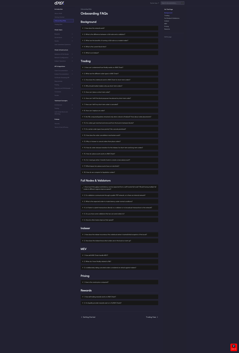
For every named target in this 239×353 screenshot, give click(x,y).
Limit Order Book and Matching (61, 113)
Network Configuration (61, 57)
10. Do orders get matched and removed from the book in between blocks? (109, 123)
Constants (58, 92)
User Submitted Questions (63, 44)
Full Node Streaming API (62, 77)
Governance (58, 37)
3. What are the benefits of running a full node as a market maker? (106, 40)
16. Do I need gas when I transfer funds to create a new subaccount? (107, 160)
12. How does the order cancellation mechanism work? (102, 135)
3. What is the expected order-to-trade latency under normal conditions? (108, 201)
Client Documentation (61, 70)
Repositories (58, 81)
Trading (57, 85)
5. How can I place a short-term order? (97, 92)
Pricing (166, 26)
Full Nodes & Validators (171, 18)
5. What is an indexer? (91, 53)
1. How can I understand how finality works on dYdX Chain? (103, 67)
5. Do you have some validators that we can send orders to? (104, 214)
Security (57, 123)
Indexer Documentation (62, 74)
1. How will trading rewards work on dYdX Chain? (100, 297)
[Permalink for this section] (98, 21)
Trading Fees (58, 24)
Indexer (166, 21)
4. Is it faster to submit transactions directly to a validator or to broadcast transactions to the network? (118, 208)
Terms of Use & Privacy (61, 127)
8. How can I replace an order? (94, 110)
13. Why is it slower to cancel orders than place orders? (102, 141)
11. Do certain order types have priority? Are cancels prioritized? (105, 129)
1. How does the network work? (94, 28)
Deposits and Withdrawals (62, 88)
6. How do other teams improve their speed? (99, 220)
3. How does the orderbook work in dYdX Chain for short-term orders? (107, 80)
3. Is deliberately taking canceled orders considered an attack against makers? (110, 268)
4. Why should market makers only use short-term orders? (103, 86)
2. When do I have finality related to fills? (97, 261)
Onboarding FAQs (60, 20)
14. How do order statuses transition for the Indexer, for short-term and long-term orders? (113, 148)
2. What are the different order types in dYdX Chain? (101, 73)
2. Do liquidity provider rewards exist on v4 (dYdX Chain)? (102, 303)
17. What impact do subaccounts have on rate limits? (101, 166)
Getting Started (59, 17)
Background (168, 13)
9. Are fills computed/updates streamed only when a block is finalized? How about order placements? (117, 117)
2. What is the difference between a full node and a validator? (104, 34)
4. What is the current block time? (95, 47)
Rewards (57, 34)
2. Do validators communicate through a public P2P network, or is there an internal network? (114, 195)
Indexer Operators (60, 61)
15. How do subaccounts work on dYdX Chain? (99, 154)
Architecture (58, 105)
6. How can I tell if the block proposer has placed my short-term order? (107, 98)
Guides (57, 41)
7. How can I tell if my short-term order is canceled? (101, 104)
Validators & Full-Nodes (62, 54)
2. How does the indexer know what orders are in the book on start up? (107, 241)
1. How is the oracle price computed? (96, 282)
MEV (165, 23)
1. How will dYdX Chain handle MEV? (96, 255)
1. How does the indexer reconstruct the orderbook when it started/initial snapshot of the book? (115, 234)
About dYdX (58, 13)
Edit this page (167, 37)
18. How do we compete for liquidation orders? (99, 172)
